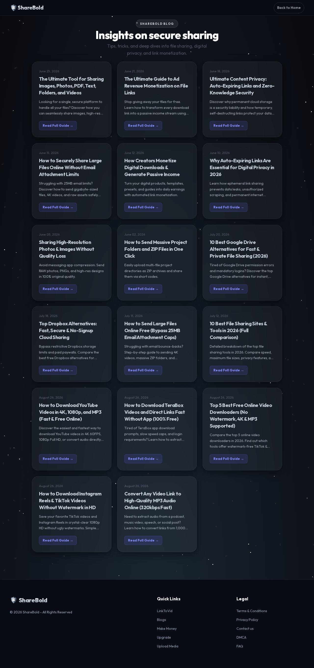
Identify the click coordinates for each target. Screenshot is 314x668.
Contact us (245, 628)
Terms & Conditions (251, 611)
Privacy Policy (247, 620)
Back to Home (289, 7)
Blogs (161, 620)
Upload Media (167, 646)
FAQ (239, 646)
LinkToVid (164, 611)
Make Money (167, 628)
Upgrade (164, 637)
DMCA (241, 637)
